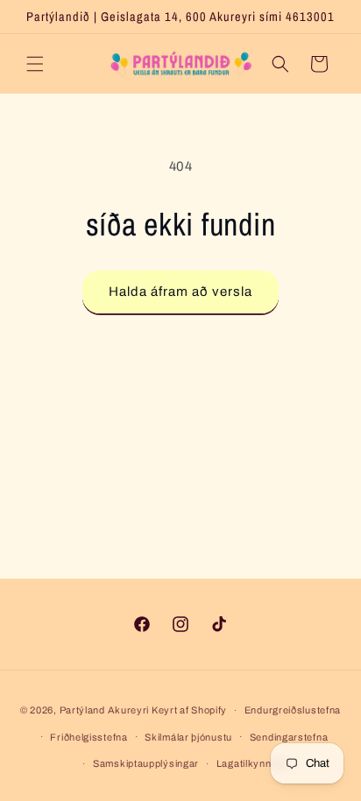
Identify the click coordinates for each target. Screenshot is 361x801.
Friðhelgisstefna (88, 737)
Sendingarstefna (289, 737)
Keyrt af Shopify (189, 710)
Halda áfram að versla (180, 292)
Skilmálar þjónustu (188, 737)
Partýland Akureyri (106, 710)
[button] (35, 64)
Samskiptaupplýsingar (146, 763)
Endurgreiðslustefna (292, 710)
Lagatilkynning (251, 763)
